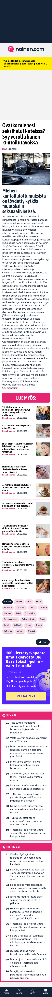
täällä (22, 384)
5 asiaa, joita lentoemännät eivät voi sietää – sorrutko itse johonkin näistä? (28, 963)
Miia (4, 149)
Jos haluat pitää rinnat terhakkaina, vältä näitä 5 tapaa (28, 952)
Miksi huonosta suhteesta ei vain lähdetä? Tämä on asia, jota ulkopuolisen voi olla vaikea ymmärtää (17, 447)
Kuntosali (20, 607)
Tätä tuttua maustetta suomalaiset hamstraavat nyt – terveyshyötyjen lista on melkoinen (16, 411)
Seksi (18, 613)
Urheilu (20, 631)
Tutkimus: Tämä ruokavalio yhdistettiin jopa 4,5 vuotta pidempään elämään (15, 528)
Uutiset (31, 631)
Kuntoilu (8, 607)
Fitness (19, 601)
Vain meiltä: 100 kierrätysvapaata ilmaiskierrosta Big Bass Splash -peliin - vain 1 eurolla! (25, 63)
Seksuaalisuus (10, 619)
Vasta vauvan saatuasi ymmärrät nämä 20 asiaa (17, 427)
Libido (32, 607)
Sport (42, 619)
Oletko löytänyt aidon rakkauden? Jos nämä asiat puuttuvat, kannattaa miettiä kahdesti (26, 859)
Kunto (38, 601)
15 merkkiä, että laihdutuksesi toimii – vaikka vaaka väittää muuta (16, 487)
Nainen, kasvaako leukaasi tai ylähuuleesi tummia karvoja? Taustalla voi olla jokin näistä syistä (27, 874)
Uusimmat (12, 715)
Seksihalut (30, 613)
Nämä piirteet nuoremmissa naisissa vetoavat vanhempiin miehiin (16, 546)
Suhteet (17, 625)
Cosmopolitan (10, 388)
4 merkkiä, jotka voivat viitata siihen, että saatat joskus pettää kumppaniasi (17, 583)
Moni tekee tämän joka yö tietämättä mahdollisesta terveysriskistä (14, 469)
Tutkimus (8, 631)
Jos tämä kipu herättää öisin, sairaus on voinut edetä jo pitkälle (26, 900)
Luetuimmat (13, 847)
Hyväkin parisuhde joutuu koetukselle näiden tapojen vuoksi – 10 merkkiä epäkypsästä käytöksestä (26, 913)
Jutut (29, 601)
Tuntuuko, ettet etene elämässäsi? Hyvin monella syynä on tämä (18, 565)
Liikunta (43, 607)
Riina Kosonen (8, 418)
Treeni (28, 625)
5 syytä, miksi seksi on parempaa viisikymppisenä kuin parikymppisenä (28, 975)
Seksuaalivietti (28, 619)
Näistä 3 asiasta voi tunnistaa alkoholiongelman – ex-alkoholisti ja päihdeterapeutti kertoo (27, 940)
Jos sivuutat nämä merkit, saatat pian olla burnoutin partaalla (17, 504)
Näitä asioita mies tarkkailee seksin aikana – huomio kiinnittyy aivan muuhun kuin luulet (29, 888)
